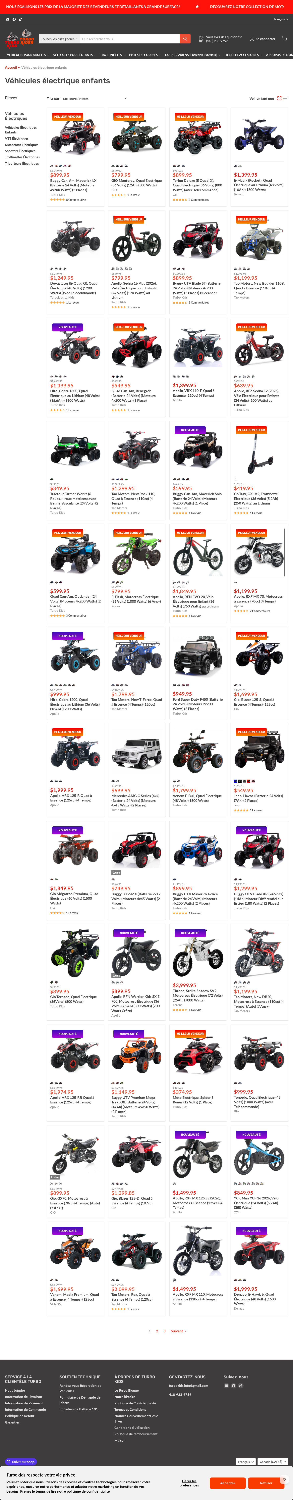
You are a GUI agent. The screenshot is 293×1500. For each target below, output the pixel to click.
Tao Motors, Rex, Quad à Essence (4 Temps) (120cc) (131, 1296)
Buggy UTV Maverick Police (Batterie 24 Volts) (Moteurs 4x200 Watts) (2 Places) (195, 898)
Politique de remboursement (135, 1434)
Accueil (11, 67)
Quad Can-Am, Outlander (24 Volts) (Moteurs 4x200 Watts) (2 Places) (75, 601)
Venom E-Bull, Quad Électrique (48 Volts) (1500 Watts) (197, 798)
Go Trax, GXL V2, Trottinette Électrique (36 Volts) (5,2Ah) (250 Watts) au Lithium (256, 498)
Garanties (12, 1422)
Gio (175, 194)
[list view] (285, 98)
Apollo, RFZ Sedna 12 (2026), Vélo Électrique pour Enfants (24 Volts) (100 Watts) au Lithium (256, 398)
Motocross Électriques (21, 145)
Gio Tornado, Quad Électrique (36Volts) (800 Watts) (73, 999)
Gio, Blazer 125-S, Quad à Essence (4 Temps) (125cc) (254, 701)
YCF (236, 1212)
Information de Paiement (24, 1403)
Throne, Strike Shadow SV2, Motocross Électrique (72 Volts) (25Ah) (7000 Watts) (198, 995)
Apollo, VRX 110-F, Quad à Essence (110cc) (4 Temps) (193, 393)
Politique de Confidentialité (135, 1403)
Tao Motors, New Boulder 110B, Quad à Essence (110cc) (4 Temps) (259, 288)
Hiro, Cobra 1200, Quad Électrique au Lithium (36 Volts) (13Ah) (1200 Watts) (75, 704)
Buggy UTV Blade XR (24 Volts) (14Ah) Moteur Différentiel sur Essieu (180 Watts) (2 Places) (258, 898)
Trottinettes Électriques (22, 157)
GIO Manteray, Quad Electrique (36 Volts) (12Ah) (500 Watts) (136, 182)
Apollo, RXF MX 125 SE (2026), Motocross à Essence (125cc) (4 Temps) (197, 1203)
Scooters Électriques (20, 151)
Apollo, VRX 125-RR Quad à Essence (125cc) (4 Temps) (72, 1099)
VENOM (56, 1304)
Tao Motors (242, 297)
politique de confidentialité (88, 1491)
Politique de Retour (19, 1416)
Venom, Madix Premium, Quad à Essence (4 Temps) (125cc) (74, 1296)
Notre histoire (124, 1397)
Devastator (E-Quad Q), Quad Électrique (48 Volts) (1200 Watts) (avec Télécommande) (73, 288)
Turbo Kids (57, 194)
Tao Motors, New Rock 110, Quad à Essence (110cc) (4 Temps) (133, 498)
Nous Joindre (15, 1390)
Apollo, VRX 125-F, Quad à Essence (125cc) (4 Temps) (71, 797)
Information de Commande (25, 1409)
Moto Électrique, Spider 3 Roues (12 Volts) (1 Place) (193, 1099)
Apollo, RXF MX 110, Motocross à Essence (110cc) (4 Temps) (198, 1296)
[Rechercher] (185, 38)
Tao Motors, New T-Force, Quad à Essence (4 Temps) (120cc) (136, 701)
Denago (239, 1308)
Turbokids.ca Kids (62, 297)
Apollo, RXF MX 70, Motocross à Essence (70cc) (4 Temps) (258, 598)
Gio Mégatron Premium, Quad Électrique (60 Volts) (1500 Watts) (74, 898)
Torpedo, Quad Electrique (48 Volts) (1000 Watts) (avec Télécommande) (257, 1102)
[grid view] (279, 98)
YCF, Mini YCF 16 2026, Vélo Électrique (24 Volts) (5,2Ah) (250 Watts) (256, 1203)
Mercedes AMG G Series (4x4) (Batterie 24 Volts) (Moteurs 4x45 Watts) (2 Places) (135, 800)
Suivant (177, 1331)
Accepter (227, 1483)
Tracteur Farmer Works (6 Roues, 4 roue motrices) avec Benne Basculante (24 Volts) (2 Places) (74, 501)
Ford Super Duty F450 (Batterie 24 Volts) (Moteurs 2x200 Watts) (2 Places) (198, 704)
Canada (271, 1462)
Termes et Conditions (130, 1409)
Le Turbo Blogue (126, 1390)
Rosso (115, 606)
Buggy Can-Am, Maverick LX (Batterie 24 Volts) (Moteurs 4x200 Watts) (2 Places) (73, 185)
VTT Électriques (17, 138)
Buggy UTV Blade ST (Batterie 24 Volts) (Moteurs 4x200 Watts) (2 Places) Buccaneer (197, 288)
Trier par (53, 98)
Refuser (266, 1483)
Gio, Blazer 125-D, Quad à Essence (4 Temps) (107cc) (131, 1200)
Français (279, 19)
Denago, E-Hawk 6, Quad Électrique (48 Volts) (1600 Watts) (255, 1299)
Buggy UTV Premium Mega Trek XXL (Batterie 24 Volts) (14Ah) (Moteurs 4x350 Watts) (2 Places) (135, 1104)
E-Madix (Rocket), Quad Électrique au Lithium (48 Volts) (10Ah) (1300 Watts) (258, 185)
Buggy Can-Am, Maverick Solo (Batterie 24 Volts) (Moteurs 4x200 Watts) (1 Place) (197, 498)
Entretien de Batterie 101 (79, 1409)
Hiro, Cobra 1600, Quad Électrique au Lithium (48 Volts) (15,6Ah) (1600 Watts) (75, 395)
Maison (120, 1440)
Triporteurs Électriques (22, 163)
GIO (114, 190)
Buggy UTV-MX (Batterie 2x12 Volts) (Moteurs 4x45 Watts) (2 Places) (135, 898)
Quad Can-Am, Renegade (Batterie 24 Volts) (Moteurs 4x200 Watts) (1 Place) (133, 395)
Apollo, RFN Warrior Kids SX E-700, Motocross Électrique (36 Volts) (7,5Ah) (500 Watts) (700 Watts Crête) (136, 1003)
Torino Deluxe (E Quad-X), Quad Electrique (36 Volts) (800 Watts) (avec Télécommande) (197, 185)
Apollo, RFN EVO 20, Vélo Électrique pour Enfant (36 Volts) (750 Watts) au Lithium (196, 601)
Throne (177, 1005)
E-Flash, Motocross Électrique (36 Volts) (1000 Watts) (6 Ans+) (136, 599)
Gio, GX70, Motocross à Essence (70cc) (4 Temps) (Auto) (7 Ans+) (75, 1203)
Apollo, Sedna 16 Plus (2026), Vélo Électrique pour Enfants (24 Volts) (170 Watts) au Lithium (134, 290)
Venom (238, 194)
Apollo (177, 400)
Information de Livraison (23, 1397)
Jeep (237, 805)
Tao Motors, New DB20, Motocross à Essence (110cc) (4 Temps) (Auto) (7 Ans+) (259, 1001)
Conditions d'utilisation (132, 1428)
